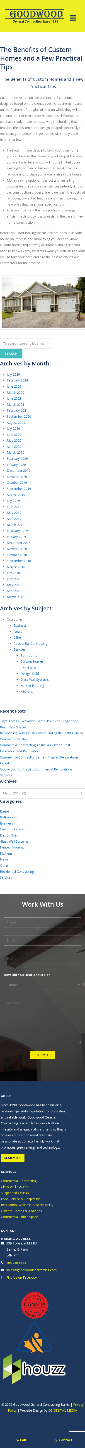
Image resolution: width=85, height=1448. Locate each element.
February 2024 (17, 380)
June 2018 (14, 579)
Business (20, 625)
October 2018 (17, 555)
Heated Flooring (32, 685)
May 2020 (14, 440)
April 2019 (14, 519)
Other (18, 637)
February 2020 (17, 458)
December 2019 (18, 470)
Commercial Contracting (18, 1181)
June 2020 (14, 434)
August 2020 (16, 422)
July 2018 (13, 573)
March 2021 (15, 404)
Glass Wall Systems (34, 679)
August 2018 (16, 567)
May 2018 (14, 585)
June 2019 (14, 507)
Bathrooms (28, 655)
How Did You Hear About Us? (28, 975)
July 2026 (13, 374)
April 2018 (14, 591)
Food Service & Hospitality (20, 1199)
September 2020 (19, 416)
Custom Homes (32, 661)
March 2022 (15, 392)
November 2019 (19, 476)
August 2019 (16, 495)
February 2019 (17, 530)
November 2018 (19, 549)
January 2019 (16, 537)
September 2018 (19, 561)
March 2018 (15, 597)
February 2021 (17, 410)
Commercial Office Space (19, 1217)
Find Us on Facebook (21, 1277)
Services (20, 649)
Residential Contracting (30, 643)
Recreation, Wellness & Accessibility (27, 1205)
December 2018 (18, 542)
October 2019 (17, 482)
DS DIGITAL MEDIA (62, 1410)
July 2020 (13, 428)
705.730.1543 (16, 1263)
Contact (65, 1440)
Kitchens (26, 691)
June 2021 (14, 398)
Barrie (31, 667)
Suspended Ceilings (15, 1193)
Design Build (29, 673)
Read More (12, 1158)
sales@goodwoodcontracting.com (31, 1270)
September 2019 (19, 488)
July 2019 (13, 500)
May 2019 (14, 512)
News (18, 631)
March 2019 (15, 525)
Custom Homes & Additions (21, 1211)
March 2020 (15, 452)
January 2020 (16, 464)
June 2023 (14, 386)
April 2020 (14, 446)
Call (22, 1440)
